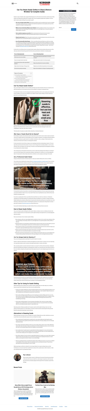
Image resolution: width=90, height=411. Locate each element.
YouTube (61, 406)
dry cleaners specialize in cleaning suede (40, 161)
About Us (47, 406)
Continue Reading (23, 398)
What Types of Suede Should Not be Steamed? (24, 76)
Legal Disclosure (54, 406)
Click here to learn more (24, 46)
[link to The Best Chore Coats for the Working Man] (45, 376)
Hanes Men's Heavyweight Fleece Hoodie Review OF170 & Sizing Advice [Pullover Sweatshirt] (23, 387)
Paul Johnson (27, 355)
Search (60, 27)
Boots (66, 406)
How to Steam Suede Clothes (20, 78)
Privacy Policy (29, 406)
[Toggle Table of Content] (30, 73)
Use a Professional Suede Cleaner (22, 77)
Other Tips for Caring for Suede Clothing (22, 80)
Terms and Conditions (39, 406)
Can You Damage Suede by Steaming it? (23, 79)
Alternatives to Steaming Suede (20, 82)
